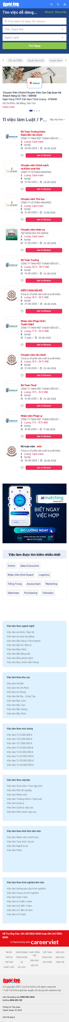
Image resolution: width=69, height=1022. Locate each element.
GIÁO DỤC (60, 952)
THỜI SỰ (9, 957)
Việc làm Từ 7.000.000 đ (19, 743)
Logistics (44, 574)
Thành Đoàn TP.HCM (12, 1010)
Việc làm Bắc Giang (17, 709)
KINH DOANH (22, 952)
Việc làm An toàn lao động (20, 636)
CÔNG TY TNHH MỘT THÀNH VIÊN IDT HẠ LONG (41, 138)
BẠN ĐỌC (60, 957)
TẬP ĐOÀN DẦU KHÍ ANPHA (34, 233)
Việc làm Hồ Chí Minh (18, 687)
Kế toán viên (31, 446)
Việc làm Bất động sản (18, 653)
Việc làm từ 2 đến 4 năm (19, 901)
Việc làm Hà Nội (15, 683)
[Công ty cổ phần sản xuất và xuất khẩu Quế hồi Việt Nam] (11, 295)
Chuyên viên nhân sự (33, 229)
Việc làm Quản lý (15, 803)
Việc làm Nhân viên (17, 794)
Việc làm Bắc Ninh (16, 713)
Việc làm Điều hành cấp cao (21, 811)
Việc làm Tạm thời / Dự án (20, 841)
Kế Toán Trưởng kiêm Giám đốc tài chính (33, 133)
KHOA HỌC (47, 957)
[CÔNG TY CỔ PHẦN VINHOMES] (11, 170)
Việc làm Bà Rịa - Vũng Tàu (21, 696)
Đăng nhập (60, 11)
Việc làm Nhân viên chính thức (23, 837)
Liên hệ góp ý (9, 1017)
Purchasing (30, 592)
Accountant (34, 583)
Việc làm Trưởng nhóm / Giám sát (24, 798)
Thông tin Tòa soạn (11, 1007)
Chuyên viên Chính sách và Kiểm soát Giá (35, 166)
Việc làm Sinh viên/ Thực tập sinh (24, 785)
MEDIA (9, 952)
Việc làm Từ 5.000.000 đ (19, 738)
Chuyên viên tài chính (33, 354)
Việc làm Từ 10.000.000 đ (20, 747)
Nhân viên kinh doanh (21, 574)
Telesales (48, 592)
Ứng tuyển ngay (44, 155)
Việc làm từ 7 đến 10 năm (20, 910)
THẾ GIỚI (9, 962)
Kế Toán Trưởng (30, 259)
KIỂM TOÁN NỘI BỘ (31, 290)
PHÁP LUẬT (9, 967)
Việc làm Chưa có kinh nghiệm (23, 892)
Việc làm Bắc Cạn (16, 704)
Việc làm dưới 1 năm (17, 896)
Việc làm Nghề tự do (17, 845)
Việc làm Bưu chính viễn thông (23, 662)
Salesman (13, 592)
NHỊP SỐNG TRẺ (34, 954)
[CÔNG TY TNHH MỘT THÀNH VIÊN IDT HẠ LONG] (11, 136)
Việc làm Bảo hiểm (16, 649)
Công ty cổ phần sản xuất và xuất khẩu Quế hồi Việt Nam (40, 294)
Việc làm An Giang (16, 691)
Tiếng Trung (15, 583)
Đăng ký (49, 11)
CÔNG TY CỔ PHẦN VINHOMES (36, 172)
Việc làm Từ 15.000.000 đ (20, 751)
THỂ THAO (47, 952)
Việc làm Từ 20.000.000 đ (20, 756)
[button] (58, 4)
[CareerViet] (44, 942)
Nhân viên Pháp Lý (31, 415)
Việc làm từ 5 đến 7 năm (19, 905)
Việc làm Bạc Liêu (16, 700)
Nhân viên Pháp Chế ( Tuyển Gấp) (33, 322)
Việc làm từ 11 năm (16, 914)
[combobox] (34, 21)
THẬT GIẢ (60, 962)
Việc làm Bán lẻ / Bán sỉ (19, 644)
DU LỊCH (21, 967)
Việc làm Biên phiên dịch (20, 657)
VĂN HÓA (34, 960)
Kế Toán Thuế (29, 385)
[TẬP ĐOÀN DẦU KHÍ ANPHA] (11, 234)
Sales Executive (29, 565)
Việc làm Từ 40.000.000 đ (20, 764)
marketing (51, 583)
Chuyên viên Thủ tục (33, 198)
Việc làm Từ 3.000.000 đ (19, 734)
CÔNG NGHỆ (21, 957)
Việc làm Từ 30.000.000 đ (20, 760)
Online (11, 565)
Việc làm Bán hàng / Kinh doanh (24, 640)
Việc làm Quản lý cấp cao (20, 807)
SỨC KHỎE (47, 962)
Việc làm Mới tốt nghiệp (19, 790)
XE (21, 962)
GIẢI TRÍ (34, 965)
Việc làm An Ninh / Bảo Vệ (20, 632)
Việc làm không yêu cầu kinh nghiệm (26, 888)
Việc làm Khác (14, 849)
